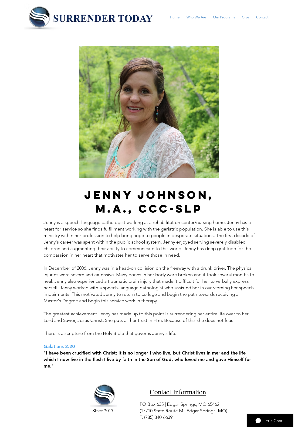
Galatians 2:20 (59, 346)
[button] (196, 17)
